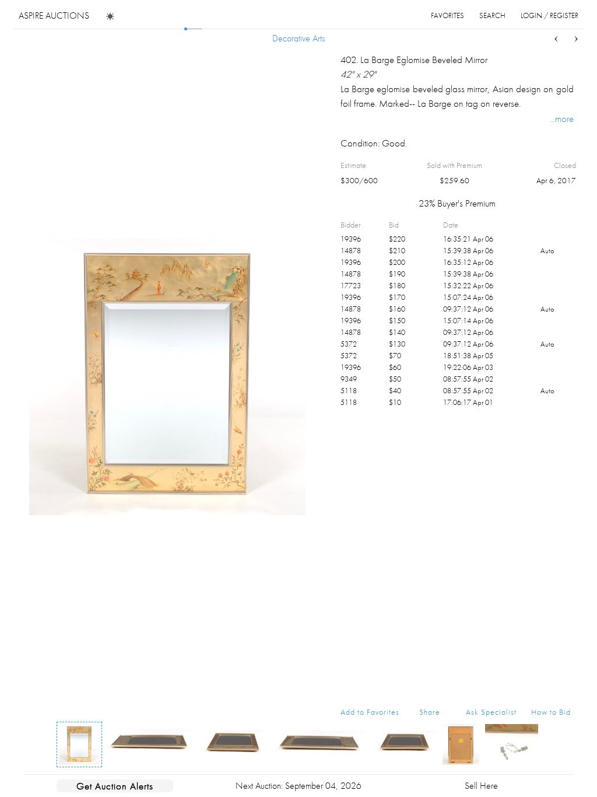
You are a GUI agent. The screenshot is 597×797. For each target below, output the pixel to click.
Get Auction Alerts (114, 785)
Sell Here (481, 785)
